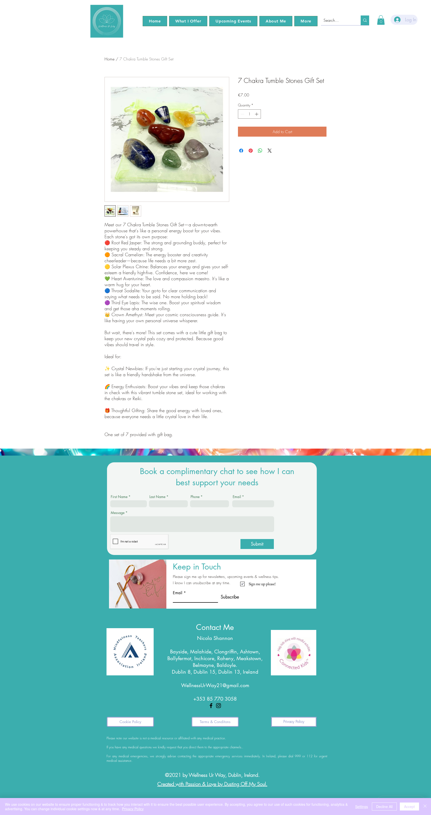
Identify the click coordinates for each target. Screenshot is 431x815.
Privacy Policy (133, 808)
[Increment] (257, 114)
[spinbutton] (249, 114)
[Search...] (365, 20)
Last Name (157, 497)
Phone (195, 497)
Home (109, 59)
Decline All (384, 806)
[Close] (425, 806)
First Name (119, 497)
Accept (409, 806)
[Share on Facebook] (241, 151)
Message (117, 513)
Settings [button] (361, 806)
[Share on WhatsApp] (260, 151)
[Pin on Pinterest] (251, 151)
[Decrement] (242, 114)
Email (237, 497)
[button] (188, 21)
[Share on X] (270, 151)
